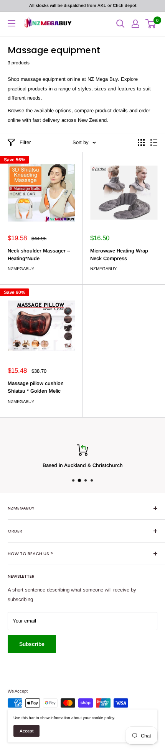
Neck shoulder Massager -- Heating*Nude (39, 254)
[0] (151, 23)
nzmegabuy (21, 268)
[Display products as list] (153, 142)
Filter (25, 142)
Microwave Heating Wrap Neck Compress (119, 254)
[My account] (135, 24)
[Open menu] (11, 23)
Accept (26, 731)
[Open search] (120, 24)
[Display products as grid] (141, 142)
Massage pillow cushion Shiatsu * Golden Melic (36, 387)
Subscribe (32, 644)
